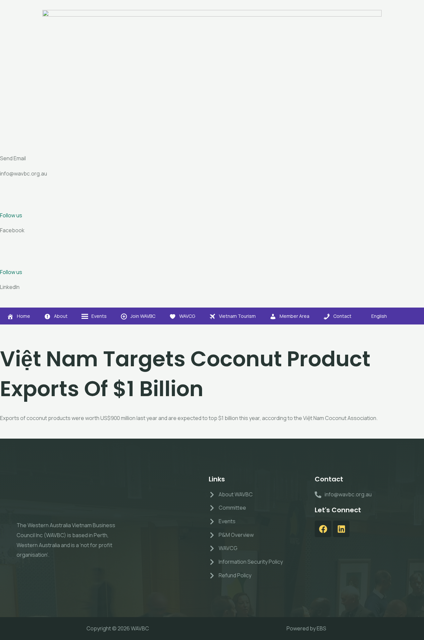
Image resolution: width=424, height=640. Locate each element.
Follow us (11, 215)
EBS (321, 628)
